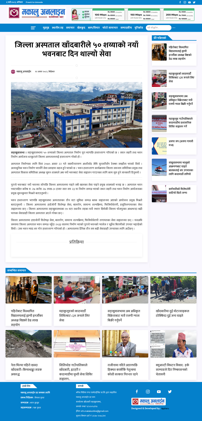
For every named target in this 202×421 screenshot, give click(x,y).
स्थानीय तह (57, 27)
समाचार (70, 27)
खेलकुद (81, 27)
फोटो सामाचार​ (110, 27)
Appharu (165, 408)
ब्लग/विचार (94, 27)
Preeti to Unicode (34, 2)
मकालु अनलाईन (23, 72)
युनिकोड (139, 27)
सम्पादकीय (126, 27)
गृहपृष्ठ (46, 27)
